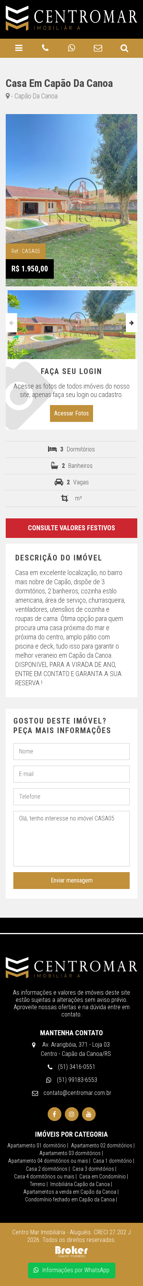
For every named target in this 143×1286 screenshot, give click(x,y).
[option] (71, 322)
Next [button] (131, 322)
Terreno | (39, 1184)
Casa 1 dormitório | (113, 1161)
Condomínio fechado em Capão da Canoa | (71, 1199)
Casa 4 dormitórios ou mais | (45, 1176)
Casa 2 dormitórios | (48, 1169)
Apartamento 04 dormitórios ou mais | (49, 1161)
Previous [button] (11, 322)
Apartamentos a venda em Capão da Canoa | (71, 1192)
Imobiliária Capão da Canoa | (81, 1184)
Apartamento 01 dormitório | (37, 1145)
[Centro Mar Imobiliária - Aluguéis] (71, 967)
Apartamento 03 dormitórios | (71, 1153)
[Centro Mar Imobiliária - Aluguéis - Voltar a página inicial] (71, 18)
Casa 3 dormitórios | (94, 1169)
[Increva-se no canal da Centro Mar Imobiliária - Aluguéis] (89, 1114)
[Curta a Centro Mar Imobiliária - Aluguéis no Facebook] (54, 1114)
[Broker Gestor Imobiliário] (71, 1251)
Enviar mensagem (72, 880)
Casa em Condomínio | (103, 1176)
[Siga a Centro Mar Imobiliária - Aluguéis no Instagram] (72, 1114)
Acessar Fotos (71, 413)
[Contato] (98, 48)
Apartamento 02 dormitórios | (103, 1145)
